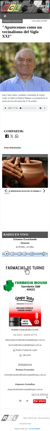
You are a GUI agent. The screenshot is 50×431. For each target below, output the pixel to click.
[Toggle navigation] (5, 16)
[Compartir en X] (12, 137)
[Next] (44, 191)
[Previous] (6, 191)
